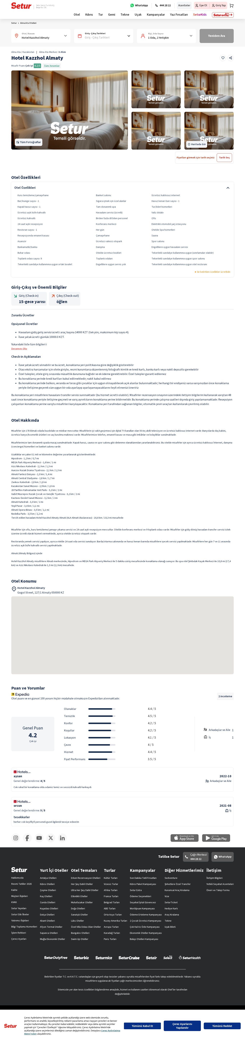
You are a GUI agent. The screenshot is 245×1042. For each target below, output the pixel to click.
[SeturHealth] (190, 957)
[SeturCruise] (129, 957)
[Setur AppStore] (186, 841)
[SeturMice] (103, 957)
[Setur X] (52, 842)
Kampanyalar (156, 14)
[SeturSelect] (167, 957)
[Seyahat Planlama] (230, 5)
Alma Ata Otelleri (28, 23)
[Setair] (151, 957)
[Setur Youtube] (40, 842)
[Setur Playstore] (218, 841)
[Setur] (21, 5)
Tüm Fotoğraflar (30, 142)
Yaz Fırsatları (179, 14)
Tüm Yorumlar (52, 66)
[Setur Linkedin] (64, 842)
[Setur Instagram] (17, 842)
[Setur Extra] (223, 15)
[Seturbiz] (81, 957)
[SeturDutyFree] (55, 958)
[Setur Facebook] (29, 842)
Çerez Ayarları (18, 939)
